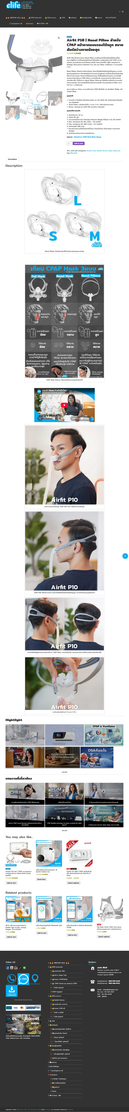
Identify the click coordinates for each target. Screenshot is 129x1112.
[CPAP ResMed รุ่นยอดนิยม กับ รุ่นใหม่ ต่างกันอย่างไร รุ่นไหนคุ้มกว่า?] (64, 816)
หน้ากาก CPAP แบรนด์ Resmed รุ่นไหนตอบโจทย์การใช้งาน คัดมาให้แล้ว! (25, 824)
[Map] (35, 979)
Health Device (102, 151)
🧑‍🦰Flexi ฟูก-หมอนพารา (59, 1058)
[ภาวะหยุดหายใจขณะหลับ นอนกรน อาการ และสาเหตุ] (97, 758)
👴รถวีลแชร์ (72, 17)
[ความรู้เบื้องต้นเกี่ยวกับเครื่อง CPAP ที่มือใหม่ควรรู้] (25, 794)
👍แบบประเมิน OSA (58, 971)
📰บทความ (98, 17)
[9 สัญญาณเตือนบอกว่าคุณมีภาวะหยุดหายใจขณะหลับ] (103, 794)
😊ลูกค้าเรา (55, 1087)
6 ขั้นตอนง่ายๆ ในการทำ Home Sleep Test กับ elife (104, 825)
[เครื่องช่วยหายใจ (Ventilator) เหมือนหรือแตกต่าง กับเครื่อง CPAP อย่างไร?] (103, 735)
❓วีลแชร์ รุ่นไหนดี (58, 1037)
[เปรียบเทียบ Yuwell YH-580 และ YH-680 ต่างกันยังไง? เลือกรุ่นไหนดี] (25, 758)
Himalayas (48, 1109)
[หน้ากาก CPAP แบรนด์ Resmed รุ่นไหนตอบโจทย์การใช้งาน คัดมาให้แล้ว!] (25, 735)
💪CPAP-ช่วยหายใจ (35, 17)
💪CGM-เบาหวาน (50, 17)
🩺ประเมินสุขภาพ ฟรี (15, 23)
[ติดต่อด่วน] (12, 979)
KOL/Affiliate (111, 17)
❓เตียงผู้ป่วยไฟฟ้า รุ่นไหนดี (61, 1054)
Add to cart (78, 143)
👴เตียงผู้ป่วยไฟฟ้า (86, 17)
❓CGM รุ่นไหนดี (57, 1016)
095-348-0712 (114, 983)
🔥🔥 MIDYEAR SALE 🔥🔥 (15, 17)
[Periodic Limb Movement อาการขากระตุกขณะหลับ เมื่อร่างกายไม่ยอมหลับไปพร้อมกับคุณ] (62, 758)
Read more (41, 879)
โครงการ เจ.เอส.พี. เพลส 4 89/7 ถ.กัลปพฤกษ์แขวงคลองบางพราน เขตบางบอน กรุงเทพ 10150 (109, 972)
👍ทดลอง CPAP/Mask (60, 979)
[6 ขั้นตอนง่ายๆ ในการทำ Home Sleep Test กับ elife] (103, 816)
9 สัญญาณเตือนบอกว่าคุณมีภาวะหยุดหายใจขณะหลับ (104, 802)
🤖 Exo (62, 17)
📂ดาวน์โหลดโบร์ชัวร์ (59, 1083)
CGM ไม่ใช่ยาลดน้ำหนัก (64, 802)
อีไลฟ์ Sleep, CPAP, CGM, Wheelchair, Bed (28, 1109)
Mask (110, 151)
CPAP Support (57, 992)
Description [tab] (12, 159)
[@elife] (23, 979)
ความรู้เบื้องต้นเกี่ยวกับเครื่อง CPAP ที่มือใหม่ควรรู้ (25, 802)
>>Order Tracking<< (59, 1079)
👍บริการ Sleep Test (59, 975)
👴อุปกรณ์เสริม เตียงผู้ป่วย (61, 1050)
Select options (73, 883)
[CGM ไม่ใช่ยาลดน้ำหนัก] (64, 794)
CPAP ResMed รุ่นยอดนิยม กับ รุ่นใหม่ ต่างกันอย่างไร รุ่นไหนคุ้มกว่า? (64, 824)
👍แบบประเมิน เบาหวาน (59, 1004)
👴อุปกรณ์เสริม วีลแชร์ (59, 1033)
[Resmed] (73, 153)
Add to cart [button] (11, 883)
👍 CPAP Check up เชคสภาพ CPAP (64, 983)
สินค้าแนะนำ (116, 151)
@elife (104, 996)
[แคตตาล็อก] (12, 991)
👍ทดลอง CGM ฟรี (58, 1008)
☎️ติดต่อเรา (29, 23)
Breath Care (91, 151)
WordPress (70, 1109)
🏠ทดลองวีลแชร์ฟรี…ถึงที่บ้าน (61, 1029)
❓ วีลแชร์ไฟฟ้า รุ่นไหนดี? (60, 1041)
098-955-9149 (114, 981)
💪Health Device (58, 1000)
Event (54, 1091)
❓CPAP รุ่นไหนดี (57, 987)
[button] (59, 38)
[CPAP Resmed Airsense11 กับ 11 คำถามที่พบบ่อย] (64, 735)
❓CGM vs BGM (57, 1012)
